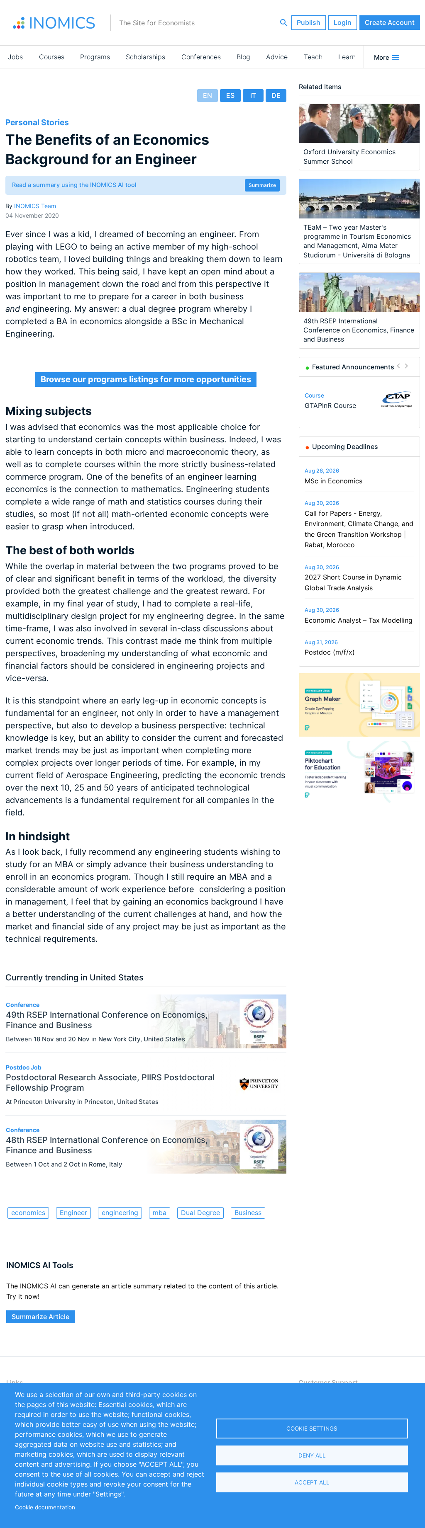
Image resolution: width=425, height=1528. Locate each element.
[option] (359, 399)
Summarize (262, 185)
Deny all (312, 1455)
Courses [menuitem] (51, 57)
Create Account (390, 22)
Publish (308, 22)
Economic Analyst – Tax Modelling (359, 620)
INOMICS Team (35, 205)
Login (343, 22)
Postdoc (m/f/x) (330, 652)
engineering (120, 1212)
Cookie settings (311, 1428)
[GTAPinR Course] (396, 399)
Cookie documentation (45, 1507)
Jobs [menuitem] (15, 57)
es (230, 95)
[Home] (54, 23)
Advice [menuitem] (277, 57)
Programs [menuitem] (95, 57)
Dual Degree (200, 1212)
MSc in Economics (333, 481)
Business (247, 1212)
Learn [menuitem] (347, 57)
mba (159, 1212)
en (207, 95)
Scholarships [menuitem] (145, 57)
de (276, 95)
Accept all (312, 1482)
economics (28, 1212)
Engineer (73, 1212)
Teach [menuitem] (313, 57)
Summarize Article (40, 1316)
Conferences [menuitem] (201, 57)
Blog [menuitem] (243, 57)
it (253, 95)
